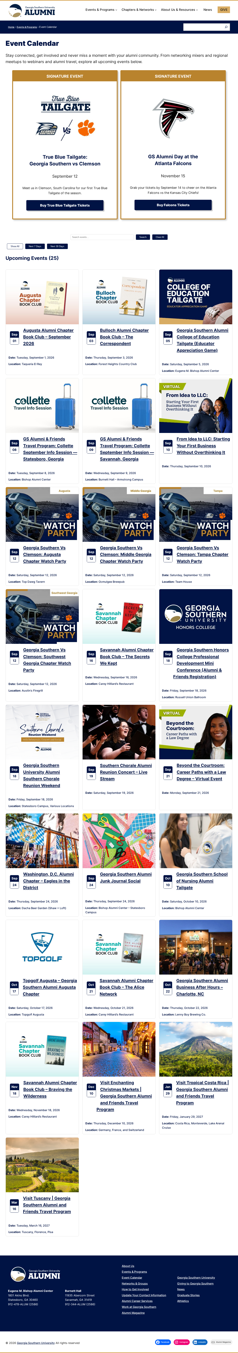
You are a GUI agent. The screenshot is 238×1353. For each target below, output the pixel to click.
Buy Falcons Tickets (173, 205)
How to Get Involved (135, 1289)
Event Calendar (132, 1277)
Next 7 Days (35, 246)
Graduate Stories (188, 1295)
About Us (128, 1266)
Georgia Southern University (196, 1277)
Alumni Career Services (137, 1301)
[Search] (226, 27)
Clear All (160, 237)
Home (11, 27)
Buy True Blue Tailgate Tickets (65, 205)
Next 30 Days (57, 246)
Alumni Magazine (133, 1313)
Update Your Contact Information (144, 1295)
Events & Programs (27, 27)
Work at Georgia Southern (139, 1307)
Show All (15, 246)
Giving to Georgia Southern (195, 1283)
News (181, 1289)
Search (143, 237)
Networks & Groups (135, 1283)
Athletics (183, 1301)
